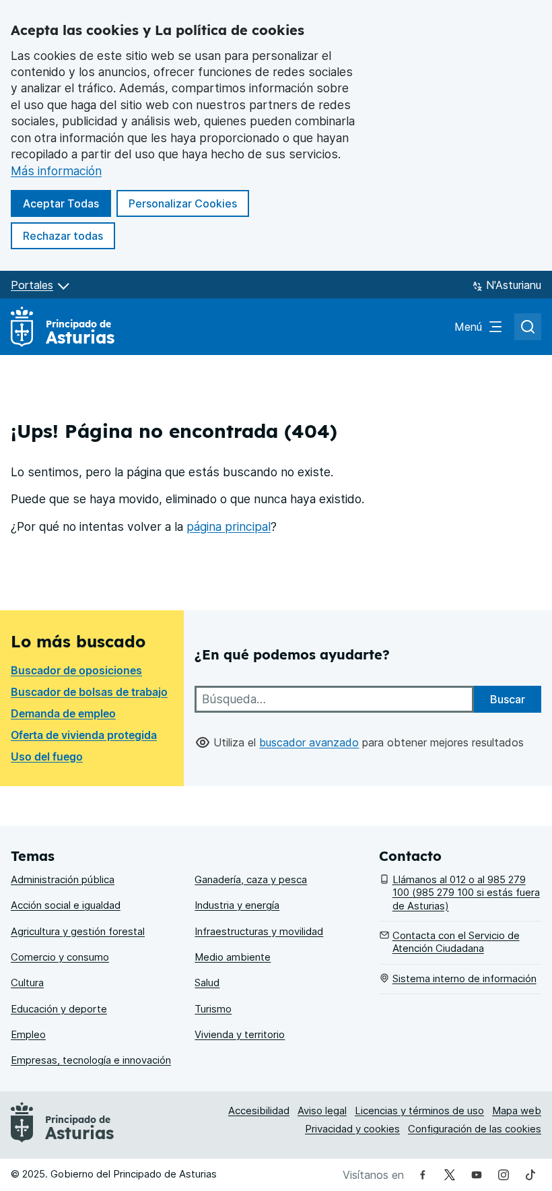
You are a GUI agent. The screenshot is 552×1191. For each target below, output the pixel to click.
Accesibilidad (258, 1111)
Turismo (213, 1009)
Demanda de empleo (63, 713)
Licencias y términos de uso (419, 1111)
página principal (228, 526)
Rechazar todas (69, 235)
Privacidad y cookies (352, 1129)
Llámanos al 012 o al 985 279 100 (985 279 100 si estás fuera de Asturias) (466, 893)
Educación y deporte (59, 1009)
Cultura (27, 983)
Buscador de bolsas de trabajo (89, 692)
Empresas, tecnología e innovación (91, 1060)
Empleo (28, 1035)
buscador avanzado (309, 742)
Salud (207, 983)
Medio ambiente (233, 957)
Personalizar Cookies (183, 203)
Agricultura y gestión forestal (78, 932)
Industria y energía (237, 905)
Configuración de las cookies (474, 1129)
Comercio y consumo (60, 957)
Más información (56, 171)
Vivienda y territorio (240, 1035)
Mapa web (516, 1111)
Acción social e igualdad (65, 905)
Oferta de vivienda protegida (84, 735)
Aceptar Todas (67, 203)
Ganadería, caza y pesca (251, 880)
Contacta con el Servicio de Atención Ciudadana (456, 942)
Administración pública (62, 880)
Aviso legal (322, 1111)
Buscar (507, 699)
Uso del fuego (47, 756)
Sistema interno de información (464, 979)
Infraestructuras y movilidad (259, 932)
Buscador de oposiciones (76, 670)
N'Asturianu (513, 285)
